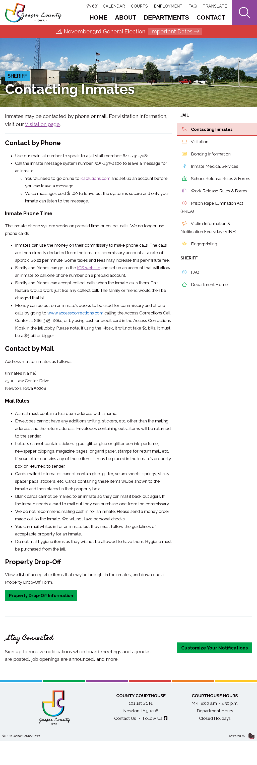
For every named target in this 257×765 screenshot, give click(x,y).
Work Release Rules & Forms (218, 190)
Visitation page (42, 124)
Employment (168, 6)
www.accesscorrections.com (75, 312)
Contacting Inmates (211, 129)
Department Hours (215, 710)
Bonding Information (210, 153)
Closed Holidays (215, 718)
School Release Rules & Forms (220, 178)
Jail (184, 115)
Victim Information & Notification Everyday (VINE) (208, 227)
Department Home (209, 284)
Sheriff (17, 76)
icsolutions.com (95, 178)
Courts (139, 6)
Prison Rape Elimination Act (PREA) (211, 207)
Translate (215, 6)
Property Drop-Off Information (41, 595)
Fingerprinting (203, 243)
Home (98, 17)
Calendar (114, 6)
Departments (166, 17)
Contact (211, 17)
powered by (237, 736)
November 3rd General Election (128, 31)
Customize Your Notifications (214, 647)
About (125, 17)
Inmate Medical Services (214, 166)
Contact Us (125, 718)
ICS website (88, 267)
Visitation (199, 141)
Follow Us (152, 718)
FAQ (192, 6)
